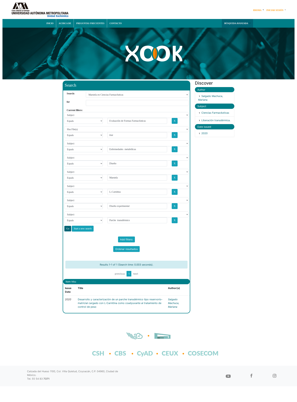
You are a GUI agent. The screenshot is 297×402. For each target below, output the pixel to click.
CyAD (145, 354)
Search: (68, 93)
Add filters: (126, 239)
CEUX (170, 354)
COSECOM (196, 354)
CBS (120, 354)
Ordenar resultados (126, 249)
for (68, 101)
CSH (98, 354)
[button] (258, 10)
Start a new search (83, 228)
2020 (204, 133)
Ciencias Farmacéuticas (215, 112)
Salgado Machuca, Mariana (173, 303)
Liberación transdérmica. (215, 120)
